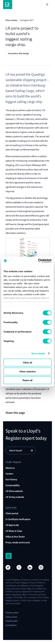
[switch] (47, 322)
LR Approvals (12, 525)
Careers (9, 473)
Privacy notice (12, 612)
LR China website (14, 491)
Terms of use (11, 616)
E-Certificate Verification (18, 519)
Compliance (11, 625)
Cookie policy (12, 620)
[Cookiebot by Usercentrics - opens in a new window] (38, 261)
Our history (11, 479)
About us (10, 467)
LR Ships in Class (14, 531)
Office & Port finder (15, 536)
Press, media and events (18, 542)
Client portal (12, 513)
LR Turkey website (15, 497)
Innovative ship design (18, 53)
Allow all (27, 362)
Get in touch (15, 450)
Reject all (27, 380)
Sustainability (13, 485)
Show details (38, 353)
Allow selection (27, 371)
